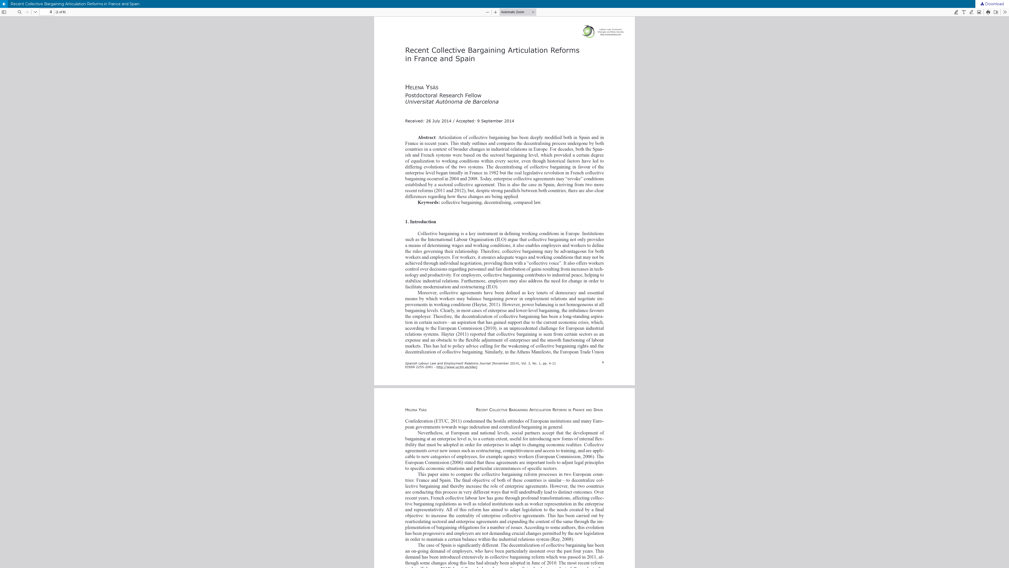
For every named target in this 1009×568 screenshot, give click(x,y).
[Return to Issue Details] (4, 4)
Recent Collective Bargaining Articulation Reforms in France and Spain (75, 4)
